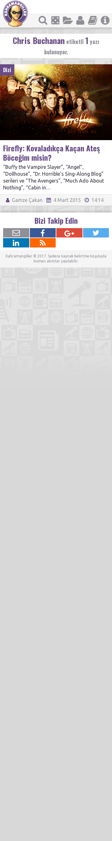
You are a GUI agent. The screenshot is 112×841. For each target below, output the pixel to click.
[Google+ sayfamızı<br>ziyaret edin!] (69, 233)
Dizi (7, 70)
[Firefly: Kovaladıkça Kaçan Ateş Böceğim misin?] (56, 67)
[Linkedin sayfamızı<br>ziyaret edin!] (16, 243)
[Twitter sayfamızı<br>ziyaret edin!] (96, 233)
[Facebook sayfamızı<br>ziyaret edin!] (43, 233)
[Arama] (43, 20)
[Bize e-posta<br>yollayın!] (16, 233)
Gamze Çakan (27, 200)
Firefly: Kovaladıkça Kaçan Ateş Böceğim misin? (51, 152)
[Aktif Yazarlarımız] (80, 20)
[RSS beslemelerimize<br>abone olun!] (43, 243)
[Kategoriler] (68, 20)
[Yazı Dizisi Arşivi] (92, 20)
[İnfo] (105, 20)
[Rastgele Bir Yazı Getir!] (55, 20)
